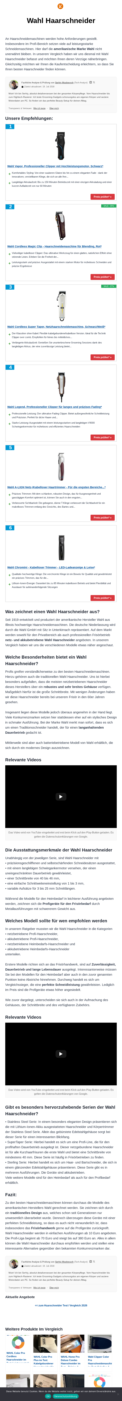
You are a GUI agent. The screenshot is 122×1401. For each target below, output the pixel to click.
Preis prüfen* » (103, 196)
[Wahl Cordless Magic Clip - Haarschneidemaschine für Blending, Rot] (61, 226)
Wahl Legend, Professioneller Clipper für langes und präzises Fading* (54, 407)
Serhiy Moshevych (64, 82)
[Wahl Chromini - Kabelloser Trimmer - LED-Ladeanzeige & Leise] (61, 547)
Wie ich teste (39, 108)
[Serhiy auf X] (94, 82)
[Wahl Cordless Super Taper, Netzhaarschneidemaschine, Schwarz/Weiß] (61, 306)
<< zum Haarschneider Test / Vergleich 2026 (61, 1305)
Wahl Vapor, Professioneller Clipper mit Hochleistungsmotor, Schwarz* (55, 166)
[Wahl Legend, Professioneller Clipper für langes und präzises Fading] (61, 386)
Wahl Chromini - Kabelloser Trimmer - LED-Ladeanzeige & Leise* (51, 567)
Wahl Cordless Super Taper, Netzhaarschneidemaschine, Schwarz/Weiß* (56, 326)
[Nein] (118, 1394)
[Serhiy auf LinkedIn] (90, 82)
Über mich (54, 108)
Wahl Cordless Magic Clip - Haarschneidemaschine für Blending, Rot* (54, 246)
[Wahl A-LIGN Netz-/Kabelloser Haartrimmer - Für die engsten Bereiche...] (61, 467)
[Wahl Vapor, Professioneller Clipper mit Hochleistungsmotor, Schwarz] (61, 146)
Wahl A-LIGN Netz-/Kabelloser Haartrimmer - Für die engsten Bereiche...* (56, 487)
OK (48, 1396)
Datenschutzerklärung (65, 1396)
